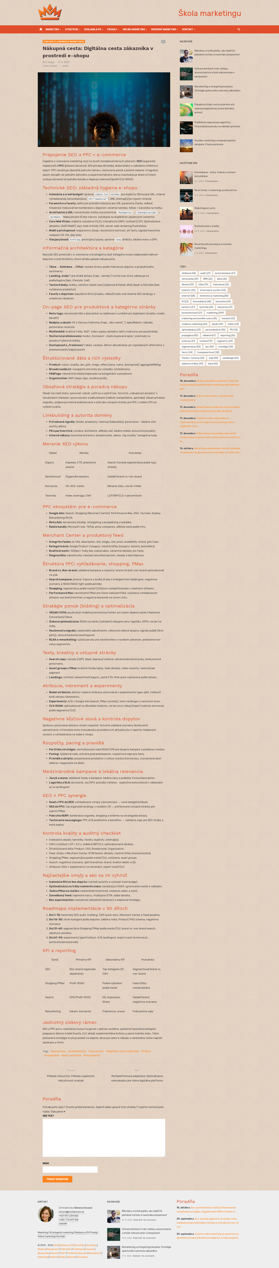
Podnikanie (78, 1249)
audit (205, 273)
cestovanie (190, 279)
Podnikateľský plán (77, 1253)
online (233, 324)
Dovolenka (82, 1257)
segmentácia (191, 346)
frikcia (147, 1051)
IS (185, 301)
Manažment (53, 1249)
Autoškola (91, 1245)
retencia (188, 341)
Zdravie (54, 1253)
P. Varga (50, 62)
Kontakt (187, 29)
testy (187, 352)
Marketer (137, 1256)
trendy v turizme (193, 358)
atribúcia (189, 273)
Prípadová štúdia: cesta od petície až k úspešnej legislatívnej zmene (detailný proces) (215, 108)
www (213, 363)
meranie (228, 318)
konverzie (225, 307)
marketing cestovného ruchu (199, 318)
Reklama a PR (92, 29)
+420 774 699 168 (68, 1219)
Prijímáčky (66, 1249)
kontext (188, 307)
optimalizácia (191, 329)
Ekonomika (43, 1253)
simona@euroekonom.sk (71, 1212)
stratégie (225, 346)
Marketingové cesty (205, 208)
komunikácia (202, 301)
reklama (209, 335)
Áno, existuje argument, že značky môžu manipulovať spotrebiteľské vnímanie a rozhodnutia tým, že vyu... (208, 1222)
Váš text (48, 1115)
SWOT (63, 1253)
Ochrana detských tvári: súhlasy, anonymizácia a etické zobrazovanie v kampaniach (215, 72)
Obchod (71, 1257)
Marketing (52, 29)
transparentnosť (208, 352)
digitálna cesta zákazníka (123, 1051)
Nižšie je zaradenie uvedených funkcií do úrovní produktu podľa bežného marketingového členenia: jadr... (209, 385)
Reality (41, 1249)
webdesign (231, 358)
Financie (90, 1249)
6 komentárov (211, 195)
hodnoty (189, 290)
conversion (97, 1051)
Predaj (112, 29)
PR (234, 329)
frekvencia (221, 284)
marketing (215, 312)
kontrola (206, 307)
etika (203, 284)
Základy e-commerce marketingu (64, 41)
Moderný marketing (163, 29)
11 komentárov (211, 181)
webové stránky (192, 363)
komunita (223, 301)
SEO (56, 1245)
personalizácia (215, 329)
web (213, 358)
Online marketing (134, 29)
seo (209, 346)
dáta (222, 279)
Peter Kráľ (137, 1220)
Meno (46, 1163)
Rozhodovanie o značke (207, 226)
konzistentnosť (192, 312)
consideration (78, 1051)
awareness (59, 1051)
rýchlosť (206, 341)
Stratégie (71, 29)
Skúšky (62, 1257)
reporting (227, 335)
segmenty (225, 341)
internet (188, 296)
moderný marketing (194, 324)
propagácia (190, 335)
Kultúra (53, 1257)
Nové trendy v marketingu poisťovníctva (216, 190)
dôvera (188, 284)
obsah (217, 324)
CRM (207, 279)
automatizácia (225, 273)
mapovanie (52, 1055)
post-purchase (72, 1055)
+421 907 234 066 (68, 1215)
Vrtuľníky (80, 1245)
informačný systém (213, 290)
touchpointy (92, 1055)
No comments (149, 1220)
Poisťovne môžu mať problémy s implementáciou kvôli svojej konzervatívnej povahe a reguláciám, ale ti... (207, 422)
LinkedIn (63, 1223)
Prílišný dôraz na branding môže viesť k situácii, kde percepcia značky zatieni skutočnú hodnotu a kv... (210, 437)
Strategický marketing (61, 1232)
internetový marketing (214, 296)
